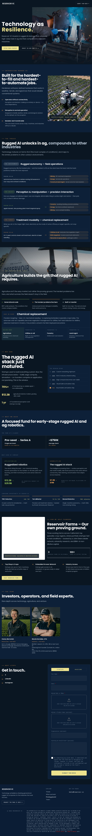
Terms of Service (71, 831)
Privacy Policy (60, 831)
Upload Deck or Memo (58, 693)
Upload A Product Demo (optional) (61, 712)
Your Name (54, 674)
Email (53, 683)
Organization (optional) (58, 731)
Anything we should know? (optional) (62, 740)
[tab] (60, 669)
